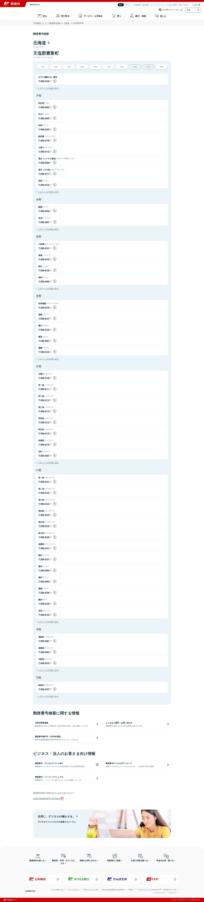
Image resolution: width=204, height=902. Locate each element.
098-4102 (44, 663)
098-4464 (44, 570)
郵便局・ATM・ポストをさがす (63, 862)
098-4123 (44, 503)
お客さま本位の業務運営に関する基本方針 (113, 889)
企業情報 (137, 5)
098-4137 (44, 318)
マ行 (122, 66)
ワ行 (161, 66)
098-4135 (44, 329)
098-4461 (44, 640)
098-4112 (44, 400)
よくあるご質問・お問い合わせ (176, 5)
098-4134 (44, 351)
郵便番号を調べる (37, 860)
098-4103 (44, 129)
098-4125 (44, 526)
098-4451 (44, 222)
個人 (120, 5)
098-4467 (44, 340)
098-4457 (44, 455)
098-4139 (44, 377)
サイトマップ (172, 892)
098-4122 (44, 492)
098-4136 (44, 270)
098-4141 (44, 248)
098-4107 (44, 689)
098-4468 (44, 162)
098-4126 (44, 537)
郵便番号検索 (55, 23)
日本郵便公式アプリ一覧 (169, 889)
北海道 (66, 23)
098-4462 (44, 107)
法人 (127, 5)
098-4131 (44, 548)
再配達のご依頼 (113, 860)
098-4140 (44, 307)
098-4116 (44, 444)
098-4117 (44, 173)
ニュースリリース (157, 5)
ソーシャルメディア (159, 892)
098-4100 (44, 81)
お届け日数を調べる (139, 860)
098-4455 (44, 118)
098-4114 (44, 422)
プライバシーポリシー (74, 889)
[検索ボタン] (198, 10)
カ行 (56, 66)
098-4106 (44, 592)
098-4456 (44, 210)
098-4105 (44, 603)
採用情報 (145, 5)
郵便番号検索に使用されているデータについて (53, 792)
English (195, 5)
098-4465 (44, 581)
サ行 (69, 66)
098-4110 (44, 151)
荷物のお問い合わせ (88, 860)
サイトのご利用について (57, 889)
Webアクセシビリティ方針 (91, 889)
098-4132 (44, 184)
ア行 (43, 66)
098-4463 (44, 652)
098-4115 (44, 433)
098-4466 (44, 281)
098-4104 (44, 259)
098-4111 (44, 389)
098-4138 (44, 140)
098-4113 (44, 411)
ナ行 (95, 66)
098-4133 (44, 614)
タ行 (82, 66)
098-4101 (44, 559)
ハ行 (108, 66)
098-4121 (44, 481)
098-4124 (44, 514)
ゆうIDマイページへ (171, 9)
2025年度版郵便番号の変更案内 (46, 798)
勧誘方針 (131, 889)
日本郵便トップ (40, 23)
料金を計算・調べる (165, 860)
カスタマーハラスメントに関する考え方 (148, 889)
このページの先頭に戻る (48, 88)
